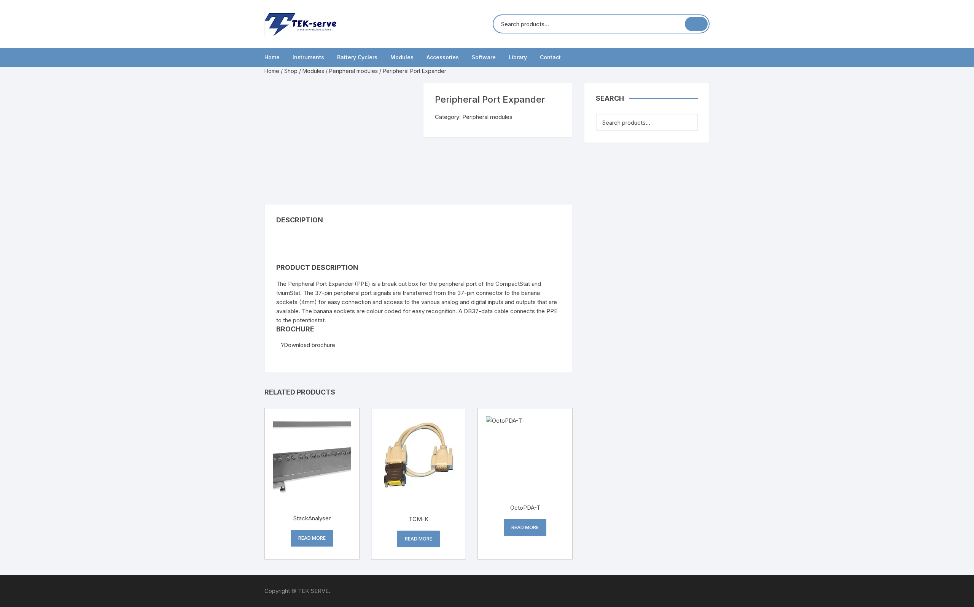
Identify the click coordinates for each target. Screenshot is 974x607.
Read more (312, 538)
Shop (291, 71)
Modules (402, 57)
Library (518, 57)
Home (272, 57)
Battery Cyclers (357, 57)
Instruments (308, 57)
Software (484, 57)
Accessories (443, 57)
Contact (550, 57)
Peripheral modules (353, 71)
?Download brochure (308, 345)
